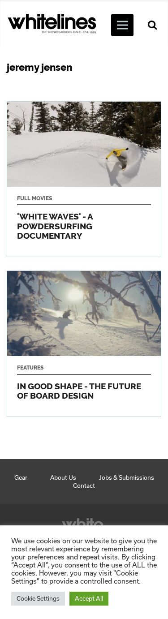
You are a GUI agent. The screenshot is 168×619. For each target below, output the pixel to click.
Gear (20, 477)
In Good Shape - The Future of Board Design (84, 344)
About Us (63, 477)
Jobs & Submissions (126, 477)
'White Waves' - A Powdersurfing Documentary (84, 179)
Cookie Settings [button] (38, 598)
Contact (84, 485)
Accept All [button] (89, 598)
